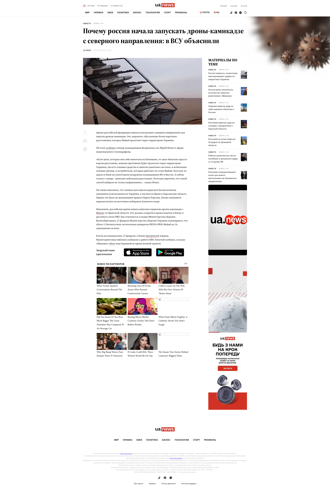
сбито (112, 243)
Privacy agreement (168, 483)
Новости (87, 23)
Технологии (153, 12)
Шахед (100, 212)
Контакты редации (188, 483)
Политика (123, 12)
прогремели (152, 235)
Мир (87, 12)
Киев (110, 12)
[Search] (245, 12)
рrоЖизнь (181, 12)
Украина (98, 12)
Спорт (167, 12)
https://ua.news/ (126, 453)
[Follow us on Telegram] (240, 12)
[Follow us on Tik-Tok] (231, 12)
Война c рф (98, 23)
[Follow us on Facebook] (236, 12)
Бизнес (137, 12)
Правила (152, 483)
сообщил (111, 147)
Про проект (138, 483)
